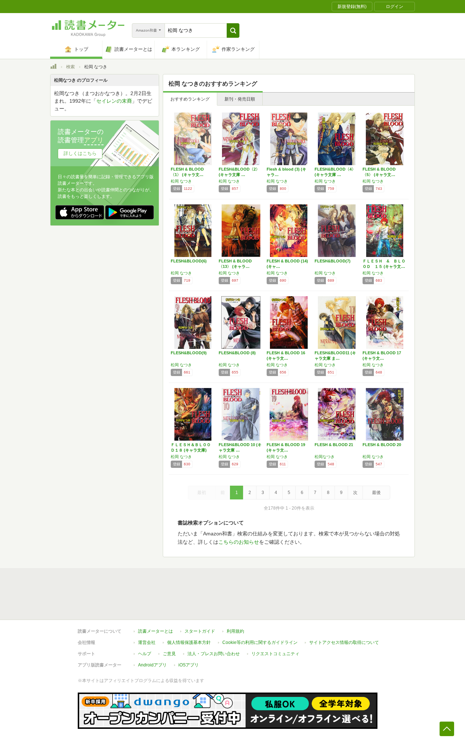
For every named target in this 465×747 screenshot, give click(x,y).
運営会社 (146, 642)
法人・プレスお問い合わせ (213, 654)
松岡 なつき (181, 181)
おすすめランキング (190, 99)
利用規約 (235, 631)
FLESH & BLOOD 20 (382, 444)
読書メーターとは (155, 631)
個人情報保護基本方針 (189, 642)
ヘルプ (144, 654)
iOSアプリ (188, 665)
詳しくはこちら (80, 153)
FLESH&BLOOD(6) (189, 261)
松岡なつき (325, 456)
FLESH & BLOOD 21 (334, 444)
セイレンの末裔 (114, 101)
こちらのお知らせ (238, 542)
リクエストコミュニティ (275, 654)
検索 (70, 66)
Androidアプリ (152, 665)
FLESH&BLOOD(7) (333, 261)
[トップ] (53, 67)
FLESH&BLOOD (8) (237, 353)
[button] (233, 30)
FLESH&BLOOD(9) (189, 353)
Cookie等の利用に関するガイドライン (260, 642)
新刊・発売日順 (240, 99)
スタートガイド (200, 631)
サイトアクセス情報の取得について (344, 642)
